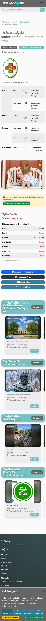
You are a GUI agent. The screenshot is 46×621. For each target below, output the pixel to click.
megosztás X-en (24, 277)
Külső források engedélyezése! (17, 203)
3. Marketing (28, 612)
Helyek (14, 22)
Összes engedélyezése (34, 617)
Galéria (4, 573)
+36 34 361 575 (10, 47)
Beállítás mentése (11, 617)
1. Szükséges (7, 612)
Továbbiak (37, 307)
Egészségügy (25, 22)
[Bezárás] (43, 591)
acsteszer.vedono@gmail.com (32, 47)
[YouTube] (7, 549)
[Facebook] (3, 549)
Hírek (3, 559)
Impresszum (6, 585)
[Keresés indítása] (42, 10)
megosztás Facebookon (24, 272)
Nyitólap (6, 22)
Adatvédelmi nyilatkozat (11, 582)
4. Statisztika (38, 612)
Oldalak (4, 569)
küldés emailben (24, 282)
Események (6, 562)
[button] (10, 68)
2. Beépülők (17, 612)
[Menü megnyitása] (42, 3)
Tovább (33, 351)
